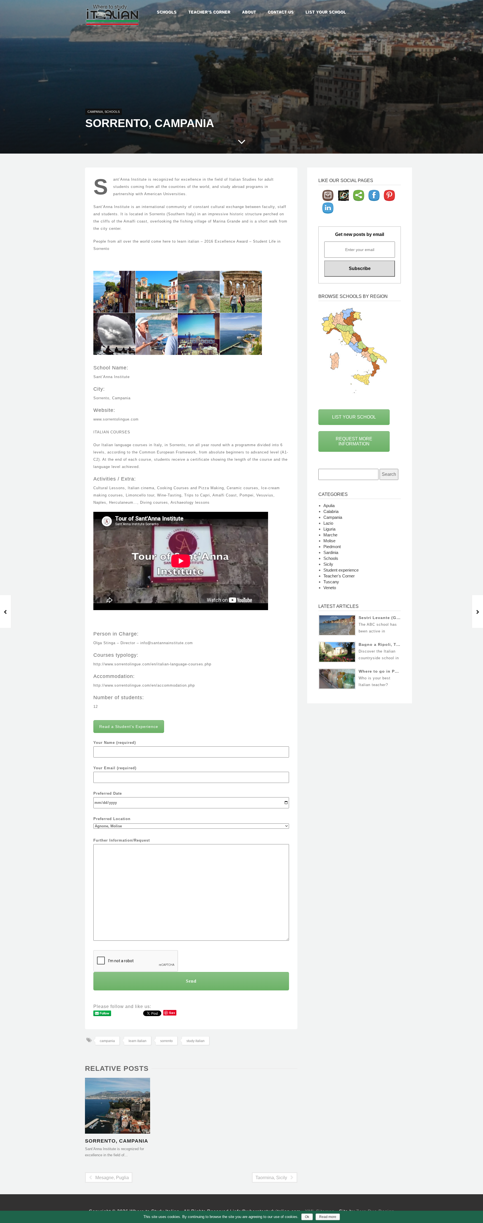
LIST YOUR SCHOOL (354, 417)
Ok (307, 1217)
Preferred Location (112, 819)
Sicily (328, 564)
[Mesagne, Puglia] (5, 611)
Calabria (330, 511)
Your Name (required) (114, 743)
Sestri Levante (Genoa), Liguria (393, 617)
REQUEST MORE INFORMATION (354, 441)
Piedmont (332, 546)
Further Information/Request (121, 840)
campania (107, 1041)
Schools (167, 12)
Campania (95, 111)
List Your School (326, 12)
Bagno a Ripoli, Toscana (385, 644)
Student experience (341, 570)
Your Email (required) (114, 768)
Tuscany (331, 581)
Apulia (329, 505)
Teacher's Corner (339, 576)
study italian (195, 1041)
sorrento (166, 1041)
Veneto (329, 587)
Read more (327, 1217)
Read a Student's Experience (128, 726)
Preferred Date (107, 793)
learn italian (137, 1041)
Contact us (281, 12)
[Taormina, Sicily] (477, 611)
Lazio (328, 523)
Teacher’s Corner (209, 12)
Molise (329, 540)
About (249, 12)
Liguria (329, 529)
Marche (330, 534)
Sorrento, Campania (116, 1141)
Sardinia (330, 552)
